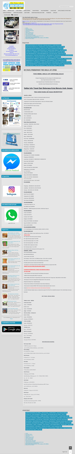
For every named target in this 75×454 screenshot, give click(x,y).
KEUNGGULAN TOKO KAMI (30, 440)
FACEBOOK (48, 12)
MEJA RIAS (59, 58)
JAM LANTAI (62, 50)
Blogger (11, 318)
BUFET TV (43, 48)
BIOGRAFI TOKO (28, 28)
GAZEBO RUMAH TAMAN (52, 50)
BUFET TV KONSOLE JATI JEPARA (54, 48)
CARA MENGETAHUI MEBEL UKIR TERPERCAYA (34, 442)
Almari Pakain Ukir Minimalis (31, 46)
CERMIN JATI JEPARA (30, 50)
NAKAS (36, 60)
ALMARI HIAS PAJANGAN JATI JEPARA (33, 45)
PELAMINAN (42, 60)
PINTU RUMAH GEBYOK (60, 60)
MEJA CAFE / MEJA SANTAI (39, 55)
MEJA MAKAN (28, 422)
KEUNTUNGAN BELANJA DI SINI (38, 12)
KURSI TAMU (60, 51)
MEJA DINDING (50, 55)
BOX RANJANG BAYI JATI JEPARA (32, 48)
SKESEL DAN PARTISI (30, 426)
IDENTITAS (27, 31)
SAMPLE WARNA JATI (29, 32)
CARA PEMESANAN (29, 29)
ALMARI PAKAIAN (56, 45)
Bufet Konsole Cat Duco (12, 301)
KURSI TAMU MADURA (30, 53)
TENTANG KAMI (11, 10)
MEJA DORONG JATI (59, 55)
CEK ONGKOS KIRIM (29, 33)
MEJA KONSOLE (52, 421)
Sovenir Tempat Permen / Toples (44, 63)
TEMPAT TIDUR (29, 65)
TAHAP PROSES (35, 10)
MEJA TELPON (67, 58)
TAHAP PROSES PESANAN (30, 35)
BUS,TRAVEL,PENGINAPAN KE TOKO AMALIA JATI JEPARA (37, 37)
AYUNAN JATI (41, 46)
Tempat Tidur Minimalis (39, 65)
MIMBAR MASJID (29, 60)
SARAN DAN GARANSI (17, 12)
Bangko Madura (59, 46)
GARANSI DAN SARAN (29, 30)
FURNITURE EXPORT (41, 50)
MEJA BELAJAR (29, 55)
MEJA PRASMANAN (51, 58)
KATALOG (55, 12)
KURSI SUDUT (52, 51)
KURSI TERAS (61, 53)
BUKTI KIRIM (26, 12)
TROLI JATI (60, 65)
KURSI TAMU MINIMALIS (42, 53)
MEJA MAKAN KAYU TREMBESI (32, 58)
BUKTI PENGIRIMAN (29, 34)
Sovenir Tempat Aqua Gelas (31, 63)
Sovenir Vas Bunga (66, 63)
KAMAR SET (35, 51)
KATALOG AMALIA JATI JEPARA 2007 (32, 36)
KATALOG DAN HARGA (29, 38)
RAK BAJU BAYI (64, 424)
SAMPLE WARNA (27, 10)
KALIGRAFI (28, 51)
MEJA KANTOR (68, 55)
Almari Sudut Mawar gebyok (13, 308)
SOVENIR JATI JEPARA (46, 426)
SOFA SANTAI (37, 426)
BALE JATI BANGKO (50, 46)
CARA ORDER (19, 10)
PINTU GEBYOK (50, 60)
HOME (4, 10)
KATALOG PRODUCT (7, 12)
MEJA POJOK (42, 58)
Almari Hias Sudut (46, 45)
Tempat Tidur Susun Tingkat (51, 65)
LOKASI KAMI (53, 10)
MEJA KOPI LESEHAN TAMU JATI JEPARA (64, 421)
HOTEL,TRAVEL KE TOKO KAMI (64, 10)
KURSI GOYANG (44, 51)
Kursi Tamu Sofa (52, 53)
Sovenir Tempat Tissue (56, 63)
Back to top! (70, 447)
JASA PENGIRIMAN (44, 10)
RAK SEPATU (70, 424)
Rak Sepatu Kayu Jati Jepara (13, 293)
